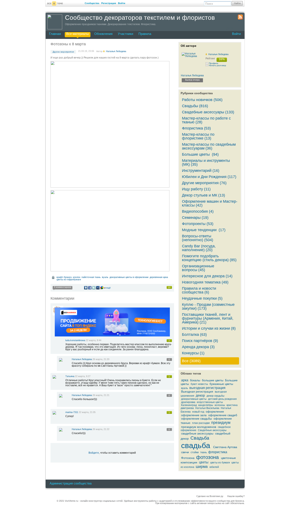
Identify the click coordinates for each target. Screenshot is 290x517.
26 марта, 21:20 (101, 359)
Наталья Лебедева (82, 359)
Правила (144, 34)
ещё (108, 287)
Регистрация (108, 3)
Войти (121, 3)
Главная (55, 34)
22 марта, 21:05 (87, 412)
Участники (125, 34)
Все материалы (77, 34)
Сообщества (92, 3)
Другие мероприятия (63, 52)
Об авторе (188, 45)
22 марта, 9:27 (82, 376)
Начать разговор (217, 65)
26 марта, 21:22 (101, 429)
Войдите (94, 452)
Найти (237, 3)
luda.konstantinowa (75, 340)
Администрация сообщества (71, 483)
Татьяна (69, 376)
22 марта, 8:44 (93, 340)
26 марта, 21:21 (101, 395)
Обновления (103, 34)
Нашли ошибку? (236, 496)
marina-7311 (71, 412)
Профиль (213, 63)
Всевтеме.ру (216, 496)
